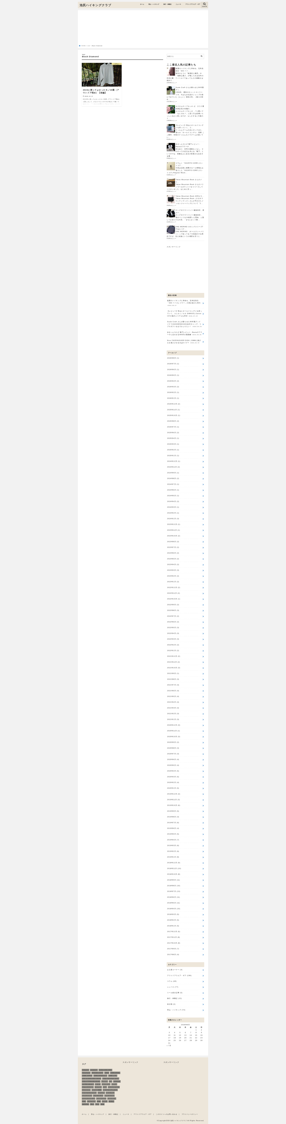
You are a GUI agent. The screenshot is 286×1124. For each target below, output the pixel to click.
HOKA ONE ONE (105, 1070)
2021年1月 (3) (173, 719)
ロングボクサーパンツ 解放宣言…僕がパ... (190, 211)
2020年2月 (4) (173, 782)
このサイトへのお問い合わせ (166, 1114)
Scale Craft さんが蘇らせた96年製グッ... (190, 88)
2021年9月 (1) (173, 673)
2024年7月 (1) (173, 484)
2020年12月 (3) (173, 725)
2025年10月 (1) (173, 415)
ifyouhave (86, 1073)
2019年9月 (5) (173, 811)
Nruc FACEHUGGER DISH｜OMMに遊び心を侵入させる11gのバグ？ (184, 341)
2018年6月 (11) (173, 897)
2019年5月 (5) (173, 834)
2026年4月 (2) (173, 381)
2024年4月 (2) (173, 501)
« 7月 (169, 1045)
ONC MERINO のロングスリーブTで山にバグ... (189, 228)
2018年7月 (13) (173, 891)
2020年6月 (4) (173, 759)
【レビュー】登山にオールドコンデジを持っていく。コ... (190, 126)
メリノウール (101, 1098)
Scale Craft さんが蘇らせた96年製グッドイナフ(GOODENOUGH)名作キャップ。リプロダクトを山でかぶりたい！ (184, 324)
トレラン (101, 1093)
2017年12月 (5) (173, 931)
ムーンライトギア (88, 1098)
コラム (172, 981)
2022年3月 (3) (173, 639)
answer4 (94, 1070)
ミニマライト (109, 1095)
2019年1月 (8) (173, 857)
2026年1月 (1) (173, 398)
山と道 (104, 1101)
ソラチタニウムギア (110, 1090)
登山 (92, 1104)
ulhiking (117, 1081)
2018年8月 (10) (173, 886)
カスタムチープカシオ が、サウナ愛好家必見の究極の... (190, 107)
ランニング (112, 1098)
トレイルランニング (89, 1093)
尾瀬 (98, 1101)
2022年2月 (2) (173, 645)
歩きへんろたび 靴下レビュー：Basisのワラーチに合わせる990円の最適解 (184, 333)
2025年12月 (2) (173, 404)
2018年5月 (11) (173, 903)
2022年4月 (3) (173, 633)
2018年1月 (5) (173, 926)
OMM (107, 1073)
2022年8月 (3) (173, 610)
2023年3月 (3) (173, 570)
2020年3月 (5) (173, 777)
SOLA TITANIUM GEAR (91, 1081)
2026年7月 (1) (173, 364)
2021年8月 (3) (173, 679)
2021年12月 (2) (173, 656)
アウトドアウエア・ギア (192, 4)
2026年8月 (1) (173, 358)
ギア (104, 1087)
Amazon (85, 1070)
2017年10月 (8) (173, 943)
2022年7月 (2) (173, 616)
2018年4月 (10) (173, 909)
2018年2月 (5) (173, 920)
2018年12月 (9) (173, 863)
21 (191, 1038)
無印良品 (85, 1104)
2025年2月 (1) (173, 450)
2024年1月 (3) (173, 518)
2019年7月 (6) (173, 822)
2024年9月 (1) (173, 473)
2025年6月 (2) (173, 432)
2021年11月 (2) (173, 662)
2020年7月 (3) (173, 754)
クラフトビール (113, 1087)
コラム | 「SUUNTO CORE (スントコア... (189, 164)
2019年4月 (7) (173, 840)
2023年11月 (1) (173, 530)
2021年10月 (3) (173, 668)
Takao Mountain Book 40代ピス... (190, 196)
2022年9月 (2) (173, 605)
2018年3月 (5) (173, 914)
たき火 (98, 1084)
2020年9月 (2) (173, 742)
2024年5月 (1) (173, 495)
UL (110, 1081)
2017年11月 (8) (173, 937)
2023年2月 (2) (173, 576)
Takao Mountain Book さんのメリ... (189, 181)
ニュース (178, 4)
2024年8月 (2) (173, 478)
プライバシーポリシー (190, 1114)
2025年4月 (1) (173, 438)
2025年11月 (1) (173, 410)
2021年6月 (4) (173, 691)
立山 (97, 1104)
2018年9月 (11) (173, 880)
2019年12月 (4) (173, 794)
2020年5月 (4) (173, 765)
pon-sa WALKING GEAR (91, 1078)
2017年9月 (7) (173, 949)
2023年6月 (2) (173, 553)
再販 (83, 1101)
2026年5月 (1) (173, 375)
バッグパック (87, 1095)
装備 (102, 1104)
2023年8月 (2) (173, 541)
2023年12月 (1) (173, 524)
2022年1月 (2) (173, 650)
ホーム (142, 4)
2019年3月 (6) (173, 845)
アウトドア (106, 1084)
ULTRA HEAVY (88, 1084)
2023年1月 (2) (173, 582)
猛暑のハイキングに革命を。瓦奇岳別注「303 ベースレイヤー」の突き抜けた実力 (184, 303)
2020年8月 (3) (173, 748)
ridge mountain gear (110, 1078)
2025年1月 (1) (173, 455)
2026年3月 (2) (173, 387)
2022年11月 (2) (173, 593)
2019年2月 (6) (173, 851)
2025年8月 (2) (173, 421)
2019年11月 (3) (173, 799)
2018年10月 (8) (173, 874)
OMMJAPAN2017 (100, 1075)
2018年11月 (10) (174, 868)
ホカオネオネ (98, 1095)
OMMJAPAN (115, 1073)
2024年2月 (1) (173, 513)
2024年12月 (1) (173, 461)
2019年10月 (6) (173, 805)
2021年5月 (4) (173, 696)
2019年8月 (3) (173, 817)
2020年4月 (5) (173, 771)
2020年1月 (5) (173, 788)
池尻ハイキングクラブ (95, 5)
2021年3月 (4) (173, 708)
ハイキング (110, 1093)
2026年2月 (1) (173, 392)
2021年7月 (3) (173, 685)
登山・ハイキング (153, 4)
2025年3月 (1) (173, 444)
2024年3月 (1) (173, 507)
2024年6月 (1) (173, 490)
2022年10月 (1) (173, 599)
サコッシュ (86, 1090)
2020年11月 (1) (173, 731)
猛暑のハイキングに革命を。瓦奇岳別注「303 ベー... (190, 70)
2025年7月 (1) (173, 427)
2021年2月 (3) (173, 713)
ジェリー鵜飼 (96, 1090)
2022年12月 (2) (173, 587)
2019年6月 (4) (173, 828)
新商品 (111, 1101)
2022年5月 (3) (173, 627)
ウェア (114, 1084)
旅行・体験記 (167, 4)
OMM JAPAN (87, 1075)
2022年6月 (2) (173, 622)
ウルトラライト (87, 1087)
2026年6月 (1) (173, 369)
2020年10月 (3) (173, 736)
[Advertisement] (143, 28)
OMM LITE (113, 1075)
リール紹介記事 (175, 993)
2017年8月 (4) (173, 954)
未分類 (171, 1004)
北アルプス (91, 1101)
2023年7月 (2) (173, 547)
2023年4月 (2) (173, 564)
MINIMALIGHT (97, 1073)
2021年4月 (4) (173, 702)
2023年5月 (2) (173, 559)
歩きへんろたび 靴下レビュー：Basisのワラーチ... (188, 145)
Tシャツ (104, 1081)
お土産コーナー (175, 970)
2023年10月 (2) (173, 536)
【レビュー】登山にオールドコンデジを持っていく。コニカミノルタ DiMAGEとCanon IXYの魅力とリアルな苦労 (184, 313)
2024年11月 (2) (173, 467)
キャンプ (98, 1087)
